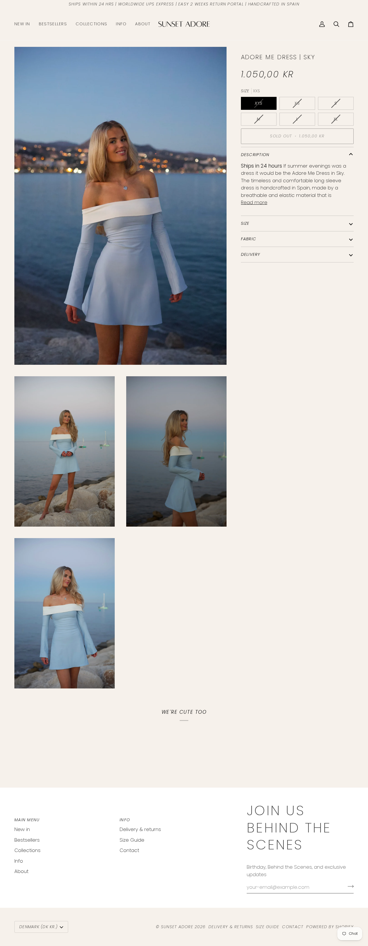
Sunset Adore (177, 927)
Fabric (248, 239)
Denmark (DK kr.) (38, 927)
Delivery (250, 254)
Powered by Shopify (330, 927)
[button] (91, 24)
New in (22, 829)
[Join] (349, 886)
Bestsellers (27, 839)
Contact (129, 850)
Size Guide (132, 839)
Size (245, 223)
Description (255, 155)
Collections (27, 850)
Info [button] (125, 820)
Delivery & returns (140, 829)
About (21, 871)
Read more (254, 202)
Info (18, 860)
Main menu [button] (26, 820)
